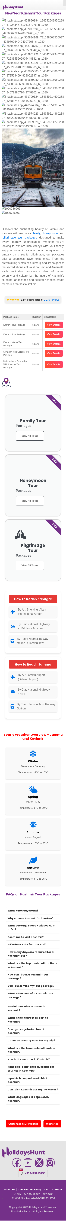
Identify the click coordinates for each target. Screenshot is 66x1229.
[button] (33, 217)
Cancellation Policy (29, 1189)
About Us (9, 1189)
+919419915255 (35, 1173)
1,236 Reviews (51, 299)
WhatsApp (52, 1123)
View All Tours (29, 435)
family (36, 233)
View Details (54, 324)
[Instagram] (50, 1162)
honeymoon (50, 233)
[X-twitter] (39, 1162)
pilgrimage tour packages (20, 237)
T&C (46, 1189)
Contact (57, 1189)
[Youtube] (28, 1162)
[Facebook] (16, 1162)
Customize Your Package (23, 1123)
